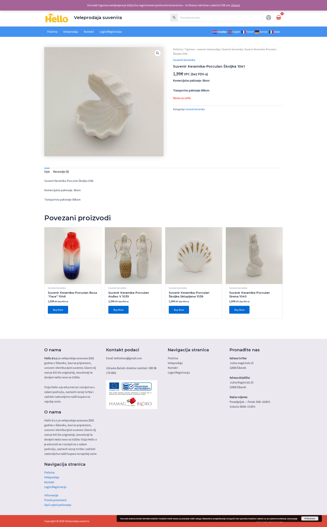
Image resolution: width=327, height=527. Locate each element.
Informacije (51, 495)
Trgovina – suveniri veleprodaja (202, 49)
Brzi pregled (72, 280)
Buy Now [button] (58, 309)
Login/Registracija (55, 487)
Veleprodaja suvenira (98, 17)
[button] (157, 53)
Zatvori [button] (235, 5)
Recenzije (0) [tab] (61, 172)
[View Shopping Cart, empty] (279, 17)
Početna (178, 49)
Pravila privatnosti (55, 500)
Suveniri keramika (232, 49)
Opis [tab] (47, 172)
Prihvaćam (310, 518)
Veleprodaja (51, 477)
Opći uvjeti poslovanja (57, 505)
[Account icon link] (268, 17)
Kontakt (49, 482)
